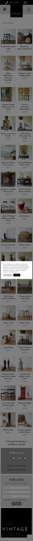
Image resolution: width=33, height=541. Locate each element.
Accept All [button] (16, 275)
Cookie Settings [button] (8, 275)
